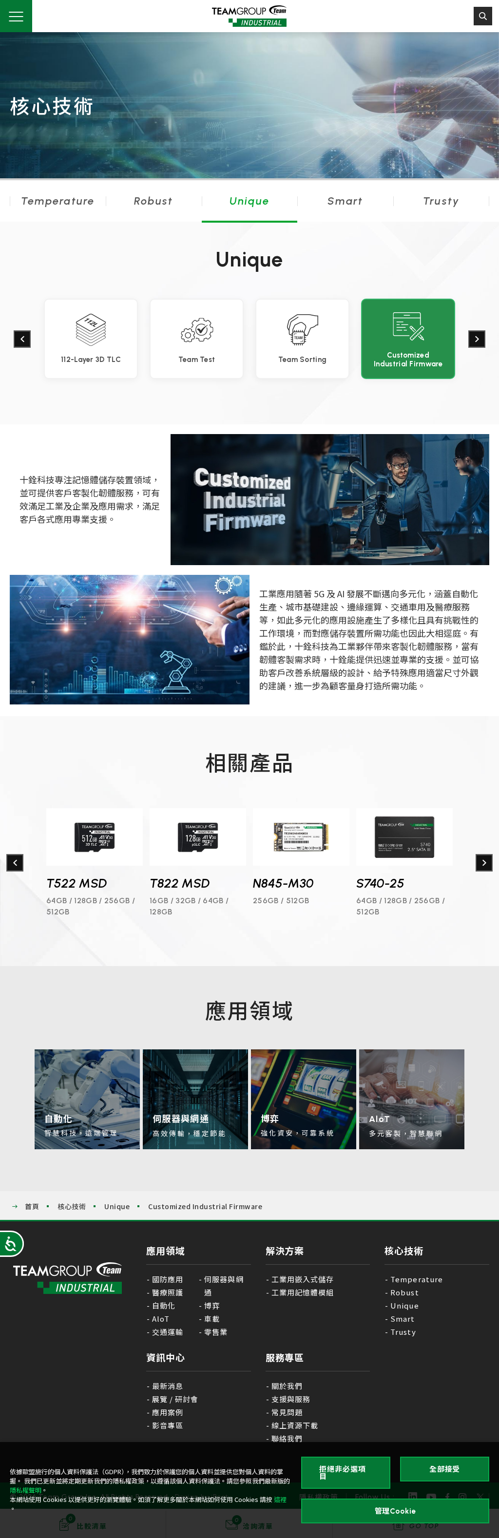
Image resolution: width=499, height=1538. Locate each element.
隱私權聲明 (25, 1490)
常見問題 (287, 1412)
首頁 (32, 1206)
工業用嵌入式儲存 (302, 1279)
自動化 (163, 1305)
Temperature (58, 201)
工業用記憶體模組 (302, 1292)
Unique (249, 201)
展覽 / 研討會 (175, 1399)
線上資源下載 (294, 1425)
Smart (345, 201)
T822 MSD (76, 883)
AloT (161, 1318)
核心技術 (72, 1206)
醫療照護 (167, 1292)
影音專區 (167, 1425)
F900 (370, 883)
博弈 (212, 1305)
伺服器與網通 (223, 1285)
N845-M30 (180, 883)
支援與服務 (290, 1399)
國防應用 (167, 1279)
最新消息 (167, 1386)
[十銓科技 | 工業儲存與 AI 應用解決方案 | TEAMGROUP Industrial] (67, 1278)
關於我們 (287, 1386)
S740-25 (277, 883)
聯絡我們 (287, 1438)
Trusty (441, 201)
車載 (212, 1318)
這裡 (280, 1499)
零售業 (216, 1332)
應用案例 (167, 1412)
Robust (153, 201)
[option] (91, 338)
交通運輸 (167, 1332)
